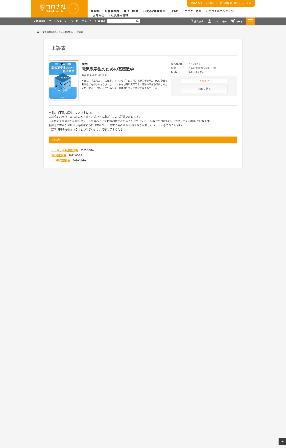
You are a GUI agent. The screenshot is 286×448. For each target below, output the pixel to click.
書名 (103, 21)
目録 (248, 3)
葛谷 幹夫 (87, 75)
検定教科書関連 (155, 11)
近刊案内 (133, 11)
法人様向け (211, 3)
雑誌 (175, 11)
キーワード (90, 21)
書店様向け (196, 3)
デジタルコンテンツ (221, 11)
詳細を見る (204, 88)
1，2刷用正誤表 (60, 160)
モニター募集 (193, 11)
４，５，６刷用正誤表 (64, 150)
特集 (97, 11)
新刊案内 (113, 11)
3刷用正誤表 (58, 155)
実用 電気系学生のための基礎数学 (58, 32)
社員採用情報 (119, 15)
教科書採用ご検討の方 (231, 3)
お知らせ (98, 15)
